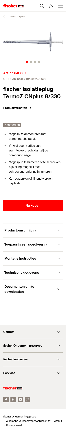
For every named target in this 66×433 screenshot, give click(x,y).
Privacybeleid (14, 425)
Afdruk (58, 421)
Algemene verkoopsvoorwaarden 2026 (28, 421)
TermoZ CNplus (16, 16)
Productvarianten (15, 108)
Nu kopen (33, 205)
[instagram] (27, 399)
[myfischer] (51, 5)
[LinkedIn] (13, 399)
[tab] (27, 62)
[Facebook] (6, 399)
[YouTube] (20, 399)
